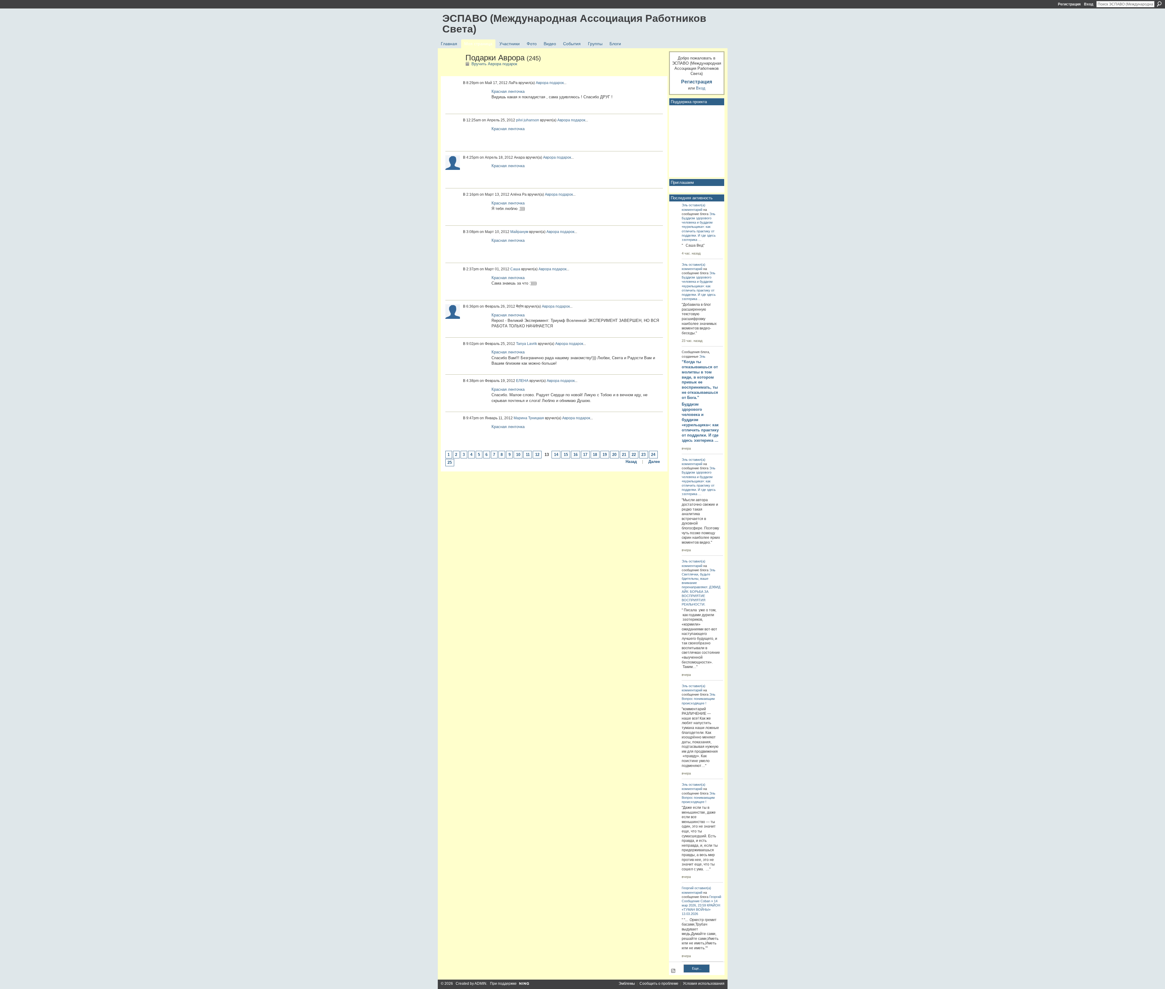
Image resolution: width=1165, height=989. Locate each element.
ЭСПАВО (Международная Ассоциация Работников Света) (574, 23)
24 (653, 454)
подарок (556, 83)
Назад (631, 461)
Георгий (688, 888)
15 (566, 454)
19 (605, 454)
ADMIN (480, 983)
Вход (1088, 4)
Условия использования (703, 983)
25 (449, 462)
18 (595, 454)
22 (634, 454)
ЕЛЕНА (522, 381)
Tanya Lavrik (526, 344)
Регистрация (1069, 4)
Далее (654, 461)
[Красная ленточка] (475, 98)
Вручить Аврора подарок (494, 64)
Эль (685, 205)
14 (556, 454)
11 (528, 454)
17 (585, 454)
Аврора (542, 83)
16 (575, 454)
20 (614, 454)
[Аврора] (452, 71)
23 (643, 454)
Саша (515, 269)
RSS (673, 971)
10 (518, 454)
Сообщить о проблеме (659, 983)
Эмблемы (627, 983)
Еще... (696, 968)
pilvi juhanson (527, 120)
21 (624, 454)
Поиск (1159, 4)
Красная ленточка (508, 91)
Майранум (519, 232)
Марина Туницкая (529, 418)
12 (537, 454)
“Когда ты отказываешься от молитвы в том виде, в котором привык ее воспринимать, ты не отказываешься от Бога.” (700, 379)
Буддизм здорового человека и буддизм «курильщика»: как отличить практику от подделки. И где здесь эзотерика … (700, 422)
